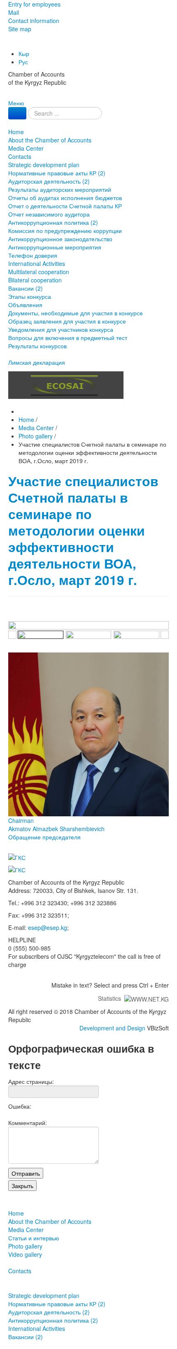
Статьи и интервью (33, 1238)
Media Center (26, 148)
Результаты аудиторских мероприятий (59, 189)
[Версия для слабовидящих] (9, 45)
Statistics (111, 998)
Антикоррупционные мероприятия (54, 247)
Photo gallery (25, 1246)
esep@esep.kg (47, 927)
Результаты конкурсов (37, 346)
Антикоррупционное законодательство (60, 239)
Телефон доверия (32, 255)
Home (16, 132)
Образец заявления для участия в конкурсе (67, 321)
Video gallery (25, 1254)
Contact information (33, 20)
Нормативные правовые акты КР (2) (56, 173)
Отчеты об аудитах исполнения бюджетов (65, 197)
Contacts (19, 156)
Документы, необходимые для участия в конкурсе (75, 313)
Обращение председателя (44, 837)
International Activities (36, 263)
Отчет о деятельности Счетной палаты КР (65, 206)
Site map (19, 29)
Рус (23, 62)
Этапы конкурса (29, 296)
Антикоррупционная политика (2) (53, 222)
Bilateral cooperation (35, 280)
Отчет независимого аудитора (49, 214)
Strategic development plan (43, 165)
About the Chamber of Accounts (49, 140)
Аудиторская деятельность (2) (49, 181)
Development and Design (112, 1028)
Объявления (25, 305)
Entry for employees (34, 4)
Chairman (56, 824)
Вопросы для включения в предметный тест (67, 337)
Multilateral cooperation (38, 272)
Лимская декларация (36, 362)
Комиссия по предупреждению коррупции (65, 230)
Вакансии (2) (25, 288)
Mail (13, 12)
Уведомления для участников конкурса (60, 329)
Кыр (24, 53)
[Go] (17, 113)
